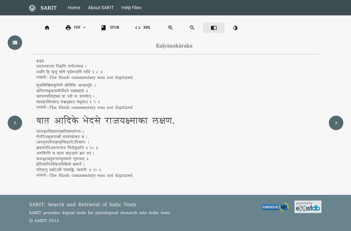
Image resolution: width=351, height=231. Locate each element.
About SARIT (101, 7)
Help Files (132, 7)
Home (74, 7)
